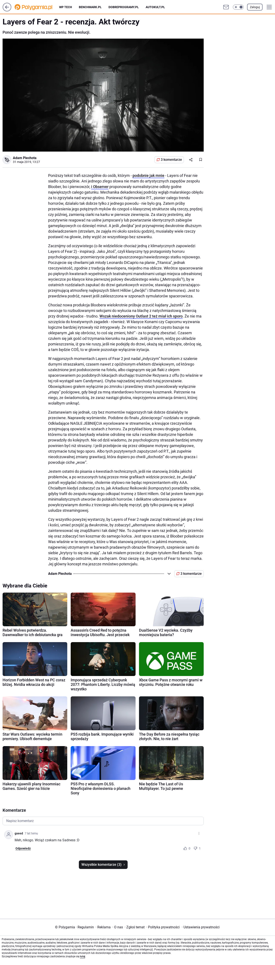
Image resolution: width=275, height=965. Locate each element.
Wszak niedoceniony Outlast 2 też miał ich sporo (141, 316)
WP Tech (65, 7)
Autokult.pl (155, 7)
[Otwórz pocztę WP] (226, 7)
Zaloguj (255, 7)
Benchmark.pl (90, 7)
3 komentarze (171, 160)
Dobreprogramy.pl (123, 7)
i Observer (99, 186)
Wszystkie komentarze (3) (101, 865)
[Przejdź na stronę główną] (7, 10)
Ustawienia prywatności (201, 927)
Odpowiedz (23, 848)
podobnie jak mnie (148, 175)
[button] (238, 7)
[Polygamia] (37, 7)
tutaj (82, 956)
